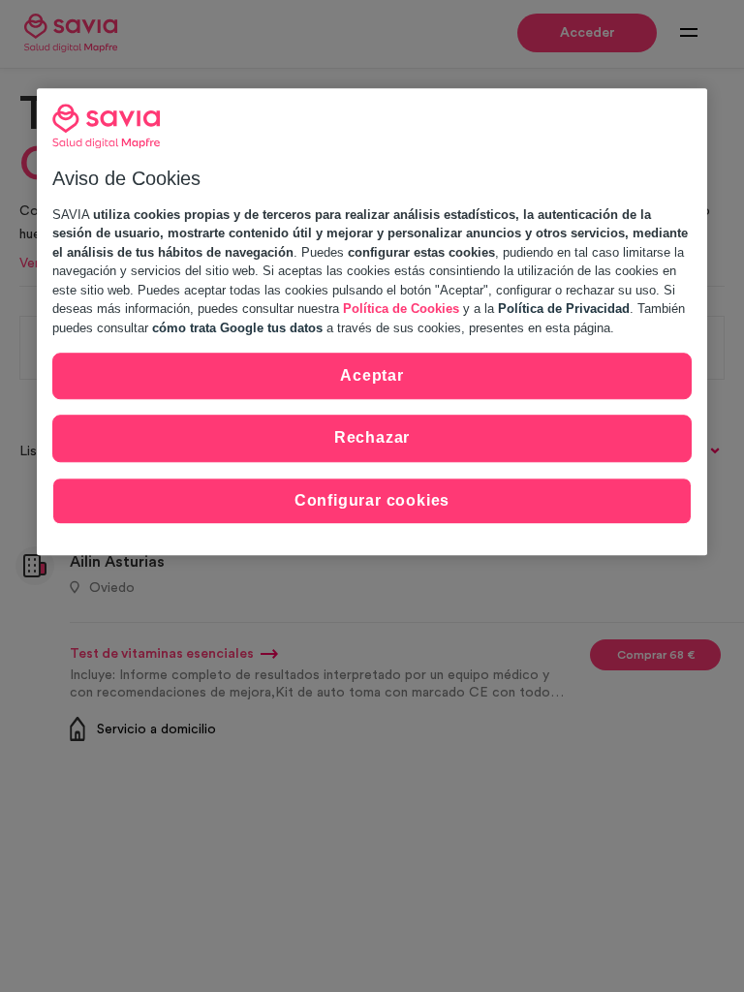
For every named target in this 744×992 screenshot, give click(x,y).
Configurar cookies (372, 500)
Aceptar (372, 375)
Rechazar (372, 438)
